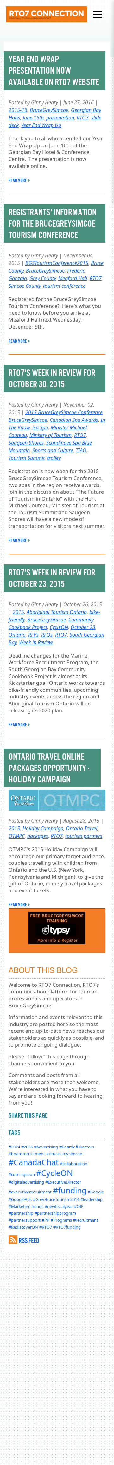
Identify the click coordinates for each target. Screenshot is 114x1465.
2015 (18, 611)
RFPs (33, 634)
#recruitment (85, 1220)
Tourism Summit (27, 457)
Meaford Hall (72, 278)
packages (37, 835)
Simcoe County (25, 285)
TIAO (81, 450)
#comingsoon (22, 1174)
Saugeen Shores (26, 442)
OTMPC (17, 835)
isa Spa (40, 427)
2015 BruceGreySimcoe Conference (64, 412)
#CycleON (54, 1172)
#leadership (91, 1199)
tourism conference (64, 285)
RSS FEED (29, 1240)
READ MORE (18, 180)
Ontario (17, 634)
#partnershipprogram (55, 1213)
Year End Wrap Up (41, 125)
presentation (60, 117)
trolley (54, 457)
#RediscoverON (23, 1227)
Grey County (42, 278)
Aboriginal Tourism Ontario (57, 611)
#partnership (21, 1213)
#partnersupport (25, 1220)
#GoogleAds (20, 1199)
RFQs (47, 634)
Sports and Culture (52, 450)
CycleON (59, 627)
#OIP (79, 1206)
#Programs (61, 1220)
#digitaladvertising (26, 1182)
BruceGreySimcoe (49, 109)
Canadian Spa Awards (74, 419)
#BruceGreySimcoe (64, 1154)
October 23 (83, 627)
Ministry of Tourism (50, 435)
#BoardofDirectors (76, 1147)
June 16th (33, 117)
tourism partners (83, 835)
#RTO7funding (67, 1227)
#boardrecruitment (27, 1154)
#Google (96, 1192)
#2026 (27, 1147)
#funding (69, 1190)
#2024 (14, 1147)
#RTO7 (45, 1227)
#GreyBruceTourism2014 (56, 1199)
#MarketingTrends (26, 1206)
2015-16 (18, 109)
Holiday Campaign (42, 828)
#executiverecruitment (30, 1192)
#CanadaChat (34, 1162)
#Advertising (46, 1147)
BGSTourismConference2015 (56, 263)
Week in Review (36, 642)
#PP (45, 1220)
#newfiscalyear (59, 1206)
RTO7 (83, 117)
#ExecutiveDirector (63, 1182)
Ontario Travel (81, 828)
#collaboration (73, 1163)
